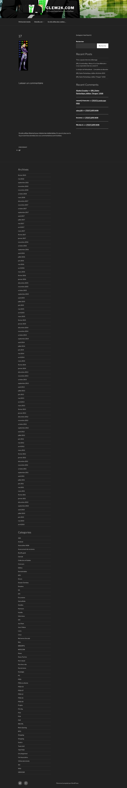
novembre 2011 (23, 465)
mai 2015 (21, 309)
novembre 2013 (23, 376)
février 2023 (22, 175)
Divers (20, 579)
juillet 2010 (21, 513)
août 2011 (21, 476)
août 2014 (21, 342)
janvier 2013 (22, 413)
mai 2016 (21, 264)
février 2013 (22, 409)
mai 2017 (21, 223)
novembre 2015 (23, 286)
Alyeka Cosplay (82, 91)
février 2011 (22, 495)
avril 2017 (21, 227)
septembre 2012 (23, 428)
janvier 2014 (22, 368)
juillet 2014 (21, 346)
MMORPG (21, 646)
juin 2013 (21, 394)
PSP (19, 720)
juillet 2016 (21, 257)
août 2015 (21, 298)
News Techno (22, 657)
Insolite (20, 612)
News (20, 653)
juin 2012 (21, 439)
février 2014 (22, 365)
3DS (19, 538)
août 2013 (21, 387)
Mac (19, 642)
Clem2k (20, 557)
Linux (20, 635)
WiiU (19, 768)
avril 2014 (21, 357)
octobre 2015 (22, 290)
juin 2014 (21, 350)
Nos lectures (22, 668)
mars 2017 (21, 231)
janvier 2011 (22, 498)
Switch (20, 742)
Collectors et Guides (24, 560)
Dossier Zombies (23, 582)
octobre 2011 (22, 469)
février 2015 (22, 320)
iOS (19, 620)
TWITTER (21, 750)
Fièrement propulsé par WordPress (67, 783)
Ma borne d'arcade (24, 638)
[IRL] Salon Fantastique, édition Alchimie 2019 (90, 73)
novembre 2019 (23, 186)
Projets (20, 705)
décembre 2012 (23, 417)
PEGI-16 (20, 698)
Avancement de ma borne (26, 549)
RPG (19, 731)
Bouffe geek (22, 553)
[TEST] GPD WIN (91, 111)
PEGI (19, 679)
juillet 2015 (21, 301)
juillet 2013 (21, 391)
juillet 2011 (21, 480)
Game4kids (21, 601)
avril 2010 (21, 524)
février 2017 (22, 234)
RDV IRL (20, 724)
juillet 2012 (21, 435)
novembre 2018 (23, 190)
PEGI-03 (21, 687)
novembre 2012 (23, 420)
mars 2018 (21, 197)
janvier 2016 (22, 279)
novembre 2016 (23, 242)
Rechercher (80, 41)
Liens (19, 631)
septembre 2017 (23, 212)
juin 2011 (21, 483)
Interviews (21, 616)
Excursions (21, 597)
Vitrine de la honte (24, 22)
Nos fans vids (22, 664)
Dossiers (21, 586)
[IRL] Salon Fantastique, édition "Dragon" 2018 (90, 77)
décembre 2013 (23, 372)
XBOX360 (21, 772)
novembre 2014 (23, 331)
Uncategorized (22, 753)
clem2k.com (60, 8)
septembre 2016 (23, 249)
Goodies (20, 605)
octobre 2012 (22, 424)
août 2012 (21, 431)
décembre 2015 (23, 283)
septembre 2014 (23, 339)
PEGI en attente (23, 683)
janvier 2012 (22, 457)
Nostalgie (21, 672)
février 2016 (22, 275)
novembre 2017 (23, 205)
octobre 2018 (22, 194)
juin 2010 (21, 517)
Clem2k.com (38, 22)
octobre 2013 (22, 379)
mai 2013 (21, 398)
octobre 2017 (22, 208)
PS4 (19, 716)
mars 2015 (21, 316)
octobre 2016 (22, 246)
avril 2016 (21, 268)
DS (19, 590)
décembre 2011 (23, 461)
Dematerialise (22, 571)
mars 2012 (21, 450)
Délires (20, 568)
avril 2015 (21, 312)
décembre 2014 (23, 327)
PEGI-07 (21, 690)
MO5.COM (21, 649)
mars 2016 (21, 272)
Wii (19, 765)
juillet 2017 (21, 220)
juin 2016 (21, 261)
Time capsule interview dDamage (86, 60)
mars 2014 (21, 361)
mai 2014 (21, 353)
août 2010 (21, 509)
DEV (19, 575)
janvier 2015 (22, 324)
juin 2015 (21, 305)
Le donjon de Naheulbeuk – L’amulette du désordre (92, 69)
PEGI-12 (20, 694)
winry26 (79, 111)
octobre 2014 (22, 335)
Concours (21, 564)
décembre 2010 (23, 502)
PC (19, 675)
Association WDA (23, 545)
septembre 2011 (23, 472)
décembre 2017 (23, 201)
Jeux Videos (22, 627)
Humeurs (21, 608)
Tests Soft (21, 746)
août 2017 (21, 216)
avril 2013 (21, 402)
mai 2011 (21, 487)
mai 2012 (21, 443)
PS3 (19, 713)
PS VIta (20, 709)
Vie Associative (23, 757)
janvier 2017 (22, 238)
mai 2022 (21, 179)
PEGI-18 (20, 701)
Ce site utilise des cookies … (57, 22)
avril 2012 (21, 446)
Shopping (21, 735)
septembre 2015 (23, 294)
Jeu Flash (21, 623)
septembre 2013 (23, 383)
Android (20, 542)
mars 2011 (21, 491)
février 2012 (22, 454)
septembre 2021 (23, 182)
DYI (19, 594)
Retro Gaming (22, 727)
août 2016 (21, 253)
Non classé (21, 661)
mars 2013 (21, 405)
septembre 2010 (23, 506)
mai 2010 (21, 521)
